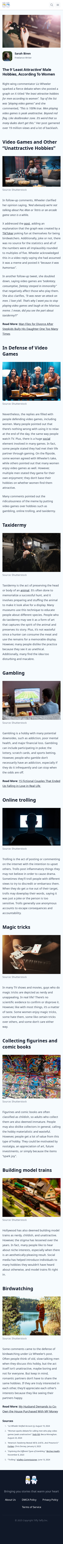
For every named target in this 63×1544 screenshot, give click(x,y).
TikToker (7, 233)
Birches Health (53, 1451)
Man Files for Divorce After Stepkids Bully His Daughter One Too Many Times (30, 329)
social (46, 438)
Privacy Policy (50, 1499)
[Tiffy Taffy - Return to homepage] (31, 1480)
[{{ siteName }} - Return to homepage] (6, 5)
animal (24, 590)
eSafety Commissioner (27, 1459)
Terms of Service (31, 1507)
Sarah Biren (23, 53)
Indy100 (36, 1434)
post (27, 223)
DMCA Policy (29, 1499)
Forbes (11, 1446)
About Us (10, 1499)
